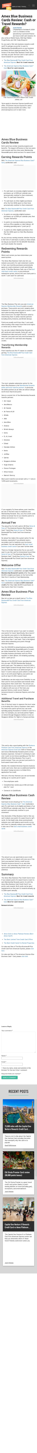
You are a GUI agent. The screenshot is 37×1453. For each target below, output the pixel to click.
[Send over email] (2, 733)
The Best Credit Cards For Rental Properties (19, 943)
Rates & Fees (18, 530)
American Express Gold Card (11, 750)
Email (3, 1062)
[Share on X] (2, 724)
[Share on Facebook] (2, 720)
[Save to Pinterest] (2, 729)
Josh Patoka (17, 28)
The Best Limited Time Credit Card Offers (18, 939)
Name (4, 1056)
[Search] (29, 5)
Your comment (7, 1030)
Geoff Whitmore (10, 1145)
